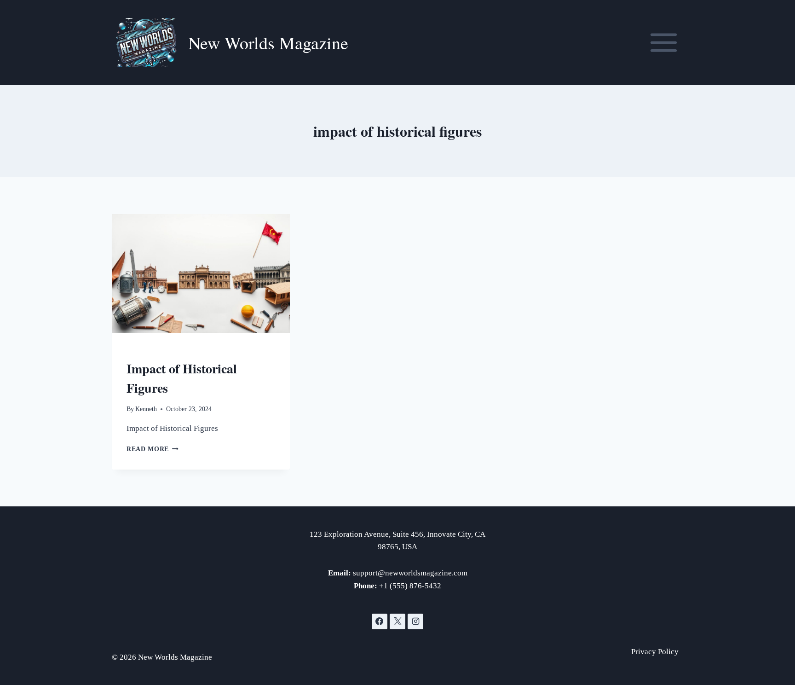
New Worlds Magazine (165, 351)
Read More (153, 449)
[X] (397, 621)
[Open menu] (663, 42)
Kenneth (146, 409)
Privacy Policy (655, 651)
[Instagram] (415, 621)
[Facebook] (379, 621)
